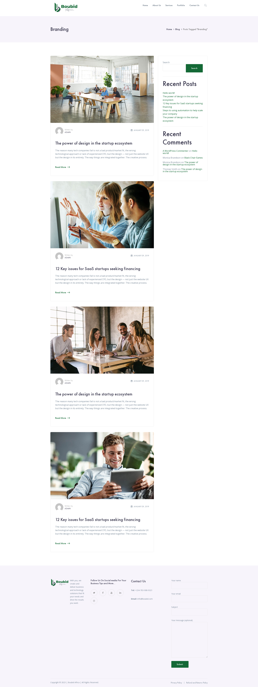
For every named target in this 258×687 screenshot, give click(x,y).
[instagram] (94, 600)
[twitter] (94, 592)
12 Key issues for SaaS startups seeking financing (97, 268)
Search (166, 62)
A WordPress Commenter (175, 150)
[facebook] (102, 592)
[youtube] (111, 592)
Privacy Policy (176, 682)
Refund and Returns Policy (197, 682)
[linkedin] (120, 592)
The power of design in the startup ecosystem (93, 143)
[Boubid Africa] (65, 7)
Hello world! (169, 92)
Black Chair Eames (193, 157)
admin (68, 132)
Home (169, 29)
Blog (177, 29)
